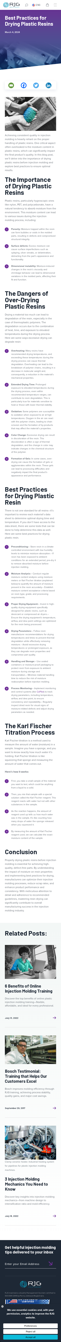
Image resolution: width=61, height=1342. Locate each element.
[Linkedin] (48, 85)
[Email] (11, 85)
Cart (48, 5)
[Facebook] (24, 85)
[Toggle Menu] (55, 4)
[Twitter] (36, 85)
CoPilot (40, 691)
